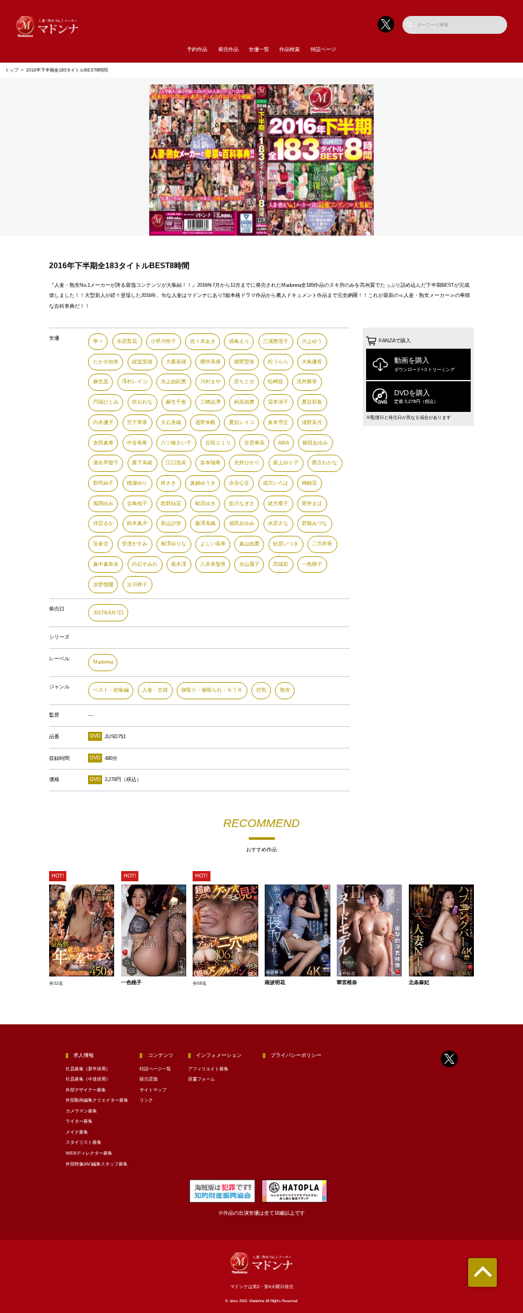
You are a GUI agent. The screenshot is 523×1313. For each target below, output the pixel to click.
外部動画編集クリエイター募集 (97, 1100)
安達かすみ (134, 544)
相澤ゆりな (173, 544)
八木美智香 (213, 564)
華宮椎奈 (347, 982)
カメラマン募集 (81, 1111)
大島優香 (312, 362)
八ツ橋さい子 (176, 443)
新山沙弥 (171, 523)
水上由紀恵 (173, 381)
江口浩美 (176, 463)
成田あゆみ (241, 523)
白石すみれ (145, 564)
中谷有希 (137, 443)
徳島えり (239, 341)
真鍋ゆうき (203, 483)
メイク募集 (77, 1132)
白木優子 (103, 422)
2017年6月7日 (108, 613)
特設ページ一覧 (155, 1069)
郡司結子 (103, 483)
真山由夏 (249, 544)
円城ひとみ (106, 402)
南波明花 (275, 982)
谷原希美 (254, 443)
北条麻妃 (419, 982)
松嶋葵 (275, 381)
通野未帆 (205, 422)
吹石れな (142, 402)
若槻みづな (314, 523)
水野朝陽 (103, 585)
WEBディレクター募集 (89, 1153)
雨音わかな (324, 463)
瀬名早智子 (106, 463)
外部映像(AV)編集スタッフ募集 (97, 1164)
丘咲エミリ (218, 443)
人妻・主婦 (155, 690)
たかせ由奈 (106, 362)
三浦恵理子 (275, 341)
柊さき (168, 483)
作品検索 (289, 49)
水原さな (278, 523)
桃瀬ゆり (137, 483)
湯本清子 (278, 402)
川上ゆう (312, 341)
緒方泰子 (278, 503)
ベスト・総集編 (111, 690)
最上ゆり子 (285, 463)
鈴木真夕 (137, 523)
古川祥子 (137, 585)
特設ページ (323, 49)
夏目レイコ (241, 422)
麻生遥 (100, 381)
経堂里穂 (142, 362)
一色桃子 (312, 564)
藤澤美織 (205, 523)
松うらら (278, 362)
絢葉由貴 (244, 402)
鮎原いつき (285, 544)
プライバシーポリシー (295, 1055)
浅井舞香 (307, 381)
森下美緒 (142, 463)
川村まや (210, 381)
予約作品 (197, 49)
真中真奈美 (106, 564)
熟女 (285, 690)
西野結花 (171, 503)
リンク (146, 1100)
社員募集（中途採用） (88, 1079)
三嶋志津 (210, 402)
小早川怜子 (163, 341)
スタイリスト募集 (83, 1142)
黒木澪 (178, 564)
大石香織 (171, 422)
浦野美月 (312, 422)
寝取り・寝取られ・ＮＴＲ (211, 690)
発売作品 (228, 49)
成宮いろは (275, 483)
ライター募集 (79, 1121)
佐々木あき (203, 341)
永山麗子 (249, 564)
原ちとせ (244, 381)
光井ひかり (247, 463)
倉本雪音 (278, 422)
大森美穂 (176, 362)
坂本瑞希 (210, 463)
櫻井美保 (210, 362)
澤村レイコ (134, 381)
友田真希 (103, 443)
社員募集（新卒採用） (88, 1069)
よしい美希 (213, 544)
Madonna (103, 662)
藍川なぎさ (241, 503)
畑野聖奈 (244, 362)
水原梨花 (127, 341)
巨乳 (261, 690)
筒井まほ (312, 503)
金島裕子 (137, 503)
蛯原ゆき (205, 503)
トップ (11, 70)
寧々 (98, 341)
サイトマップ (153, 1090)
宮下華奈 (137, 422)
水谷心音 (239, 483)
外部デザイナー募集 (86, 1090)
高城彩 (280, 564)
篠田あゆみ (315, 443)
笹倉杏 (100, 544)
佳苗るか (103, 523)
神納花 (309, 483)
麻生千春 (176, 402)
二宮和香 (322, 544)
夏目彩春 (312, 402)
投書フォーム (201, 1079)
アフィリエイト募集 (208, 1069)
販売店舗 (149, 1079)
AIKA (283, 443)
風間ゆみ (103, 503)
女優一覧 (259, 49)
